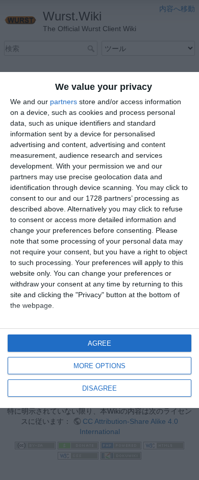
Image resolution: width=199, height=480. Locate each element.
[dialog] (99, 240)
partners (63, 101)
